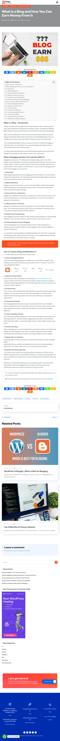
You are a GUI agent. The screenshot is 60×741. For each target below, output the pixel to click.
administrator (7, 20)
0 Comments (26, 20)
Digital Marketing (18, 398)
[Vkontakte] (41, 72)
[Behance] (33, 732)
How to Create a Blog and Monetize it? (17, 101)
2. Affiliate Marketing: (12, 91)
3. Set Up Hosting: (11, 108)
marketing (27, 398)
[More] (30, 75)
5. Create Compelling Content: (15, 112)
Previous (7, 417)
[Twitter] (12, 72)
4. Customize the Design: (13, 110)
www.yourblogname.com (43, 278)
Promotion (35, 398)
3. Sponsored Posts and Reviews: (15, 93)
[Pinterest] (30, 72)
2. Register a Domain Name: (14, 106)
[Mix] (36, 72)
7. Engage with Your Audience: (15, 116)
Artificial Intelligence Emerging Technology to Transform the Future (19, 575)
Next (54, 417)
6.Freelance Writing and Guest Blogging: (17, 99)
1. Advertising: (10, 89)
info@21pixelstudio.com (30, 710)
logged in (15, 550)
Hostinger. (50, 379)
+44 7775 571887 (50, 717)
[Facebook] (7, 72)
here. (16, 375)
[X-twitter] (30, 732)
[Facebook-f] (24, 732)
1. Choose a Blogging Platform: (15, 104)
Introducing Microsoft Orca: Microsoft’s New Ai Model (15, 578)
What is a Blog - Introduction (14, 84)
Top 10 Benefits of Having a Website (19, 527)
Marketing (13, 6)
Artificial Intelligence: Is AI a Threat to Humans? (14, 572)
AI (2, 646)
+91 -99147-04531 (50, 709)
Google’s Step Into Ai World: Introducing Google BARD (16, 580)
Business (5, 6)
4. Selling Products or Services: (15, 95)
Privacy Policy (39, 735)
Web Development (24, 6)
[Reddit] (18, 72)
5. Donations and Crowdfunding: (15, 97)
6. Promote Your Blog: (12, 114)
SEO (3, 657)
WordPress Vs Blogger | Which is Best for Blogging (26, 471)
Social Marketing (45, 398)
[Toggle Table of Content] (53, 82)
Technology (5, 660)
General (4, 652)
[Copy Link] (53, 72)
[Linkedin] (24, 72)
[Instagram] (27, 732)
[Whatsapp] (47, 72)
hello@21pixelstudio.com (30, 719)
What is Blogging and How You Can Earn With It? (20, 86)
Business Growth (7, 398)
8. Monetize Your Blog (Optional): (16, 118)
